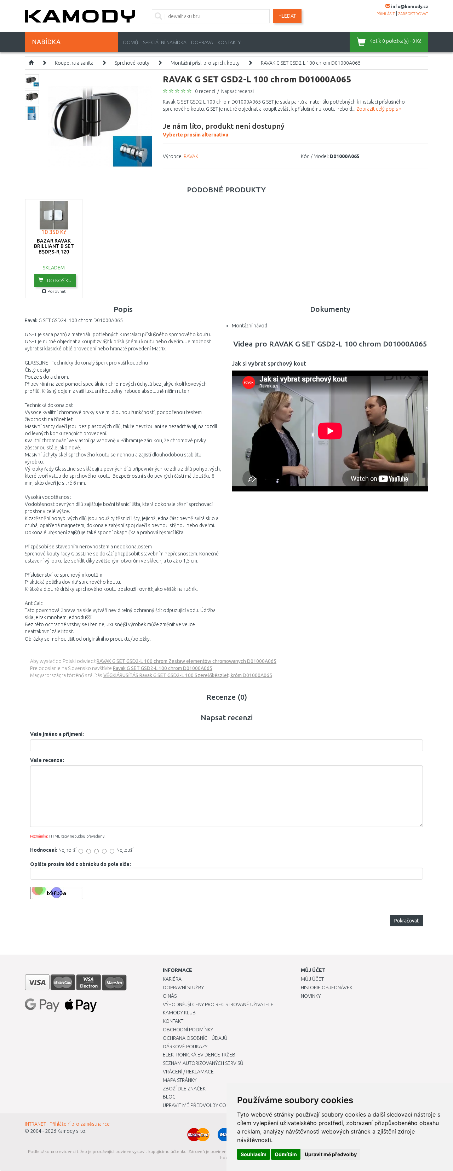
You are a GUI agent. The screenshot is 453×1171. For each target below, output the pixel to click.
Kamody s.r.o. (71, 1131)
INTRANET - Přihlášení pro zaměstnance (67, 1124)
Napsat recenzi (237, 91)
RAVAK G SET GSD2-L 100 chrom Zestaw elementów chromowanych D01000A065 (186, 661)
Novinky (311, 996)
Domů (130, 42)
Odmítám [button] (286, 1154)
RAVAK (191, 156)
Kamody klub (179, 1012)
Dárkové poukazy (185, 1046)
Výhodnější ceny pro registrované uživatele (218, 1004)
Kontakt (173, 1021)
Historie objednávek (326, 987)
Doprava (202, 42)
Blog (169, 1097)
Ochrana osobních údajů (195, 1038)
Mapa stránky (179, 1080)
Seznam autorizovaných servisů (203, 1063)
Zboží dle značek (184, 1088)
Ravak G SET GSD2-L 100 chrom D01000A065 (162, 668)
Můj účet (312, 979)
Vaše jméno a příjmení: (57, 734)
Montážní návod (249, 325)
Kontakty (229, 42)
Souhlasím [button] (253, 1154)
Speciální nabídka (165, 42)
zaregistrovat (413, 14)
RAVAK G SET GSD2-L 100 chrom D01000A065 (311, 63)
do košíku (58, 280)
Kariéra (172, 979)
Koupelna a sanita (74, 63)
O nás (170, 996)
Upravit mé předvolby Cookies (201, 1105)
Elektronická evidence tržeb (199, 1055)
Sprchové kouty (132, 63)
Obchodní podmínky (188, 1029)
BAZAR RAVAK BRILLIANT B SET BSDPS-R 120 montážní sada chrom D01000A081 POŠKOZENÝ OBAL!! (54, 254)
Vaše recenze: (47, 760)
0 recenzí (205, 91)
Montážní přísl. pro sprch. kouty (205, 63)
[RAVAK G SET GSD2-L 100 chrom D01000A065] (100, 126)
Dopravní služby (183, 987)
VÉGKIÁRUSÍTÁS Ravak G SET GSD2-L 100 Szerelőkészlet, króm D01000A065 (187, 675)
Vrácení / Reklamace (188, 1071)
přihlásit (386, 14)
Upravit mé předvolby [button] (331, 1154)
